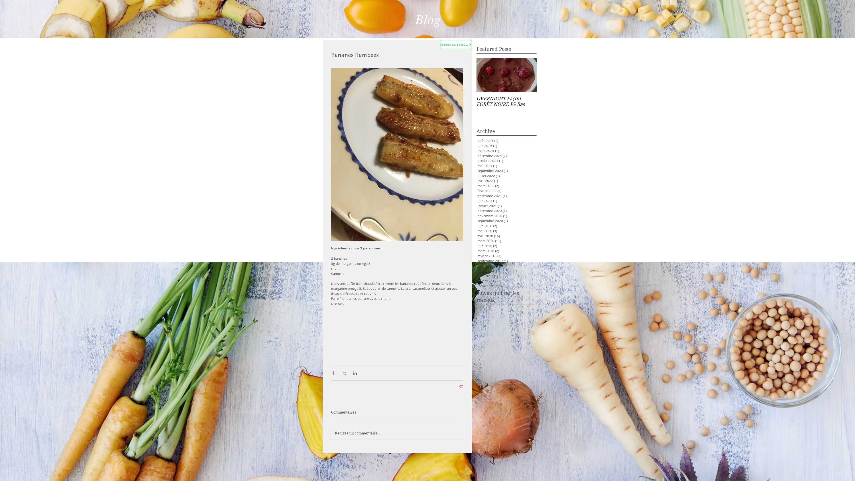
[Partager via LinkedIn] (355, 373)
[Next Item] (529, 75)
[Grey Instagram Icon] (489, 308)
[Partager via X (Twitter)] (344, 373)
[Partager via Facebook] (333, 373)
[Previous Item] (484, 75)
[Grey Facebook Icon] (480, 308)
